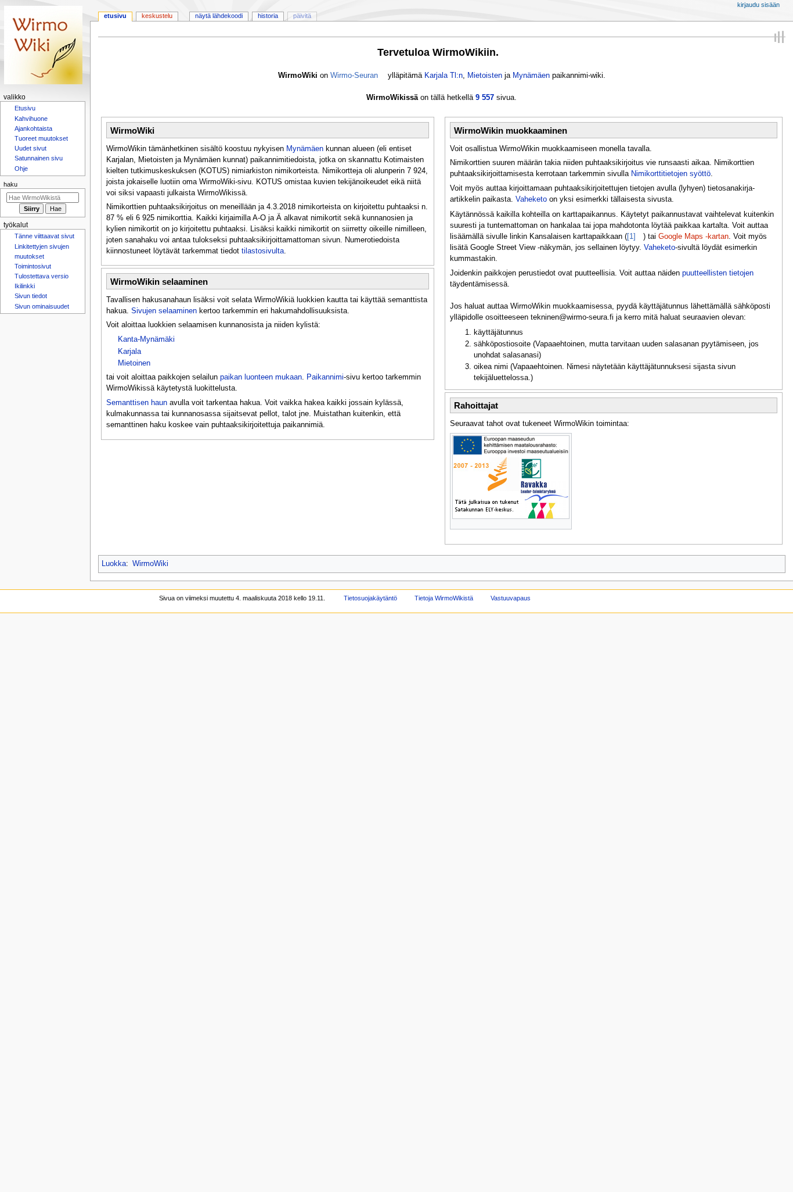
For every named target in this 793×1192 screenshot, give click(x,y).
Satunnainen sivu (39, 161)
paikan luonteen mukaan (261, 377)
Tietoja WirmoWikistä (443, 598)
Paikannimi (325, 377)
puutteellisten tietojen (718, 273)
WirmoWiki (150, 564)
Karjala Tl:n (443, 75)
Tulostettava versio (42, 282)
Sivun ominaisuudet (42, 314)
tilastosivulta (262, 251)
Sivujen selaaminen (164, 311)
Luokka (114, 564)
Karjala (129, 352)
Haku (10, 188)
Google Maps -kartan (693, 236)
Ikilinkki (25, 292)
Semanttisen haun (136, 403)
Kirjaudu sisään (758, 4)
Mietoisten (484, 75)
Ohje (21, 172)
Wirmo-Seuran (354, 75)
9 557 (484, 98)
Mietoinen (134, 363)
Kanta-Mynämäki (146, 339)
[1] (631, 236)
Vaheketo (531, 199)
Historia (268, 15)
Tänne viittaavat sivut (44, 240)
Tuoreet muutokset (41, 140)
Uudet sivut (30, 151)
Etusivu (115, 15)
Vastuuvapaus (511, 598)
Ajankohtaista (33, 130)
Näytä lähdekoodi (219, 15)
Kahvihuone (31, 119)
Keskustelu (157, 15)
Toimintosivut (33, 272)
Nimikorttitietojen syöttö (671, 174)
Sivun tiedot (31, 303)
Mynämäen (531, 75)
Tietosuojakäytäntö (370, 598)
